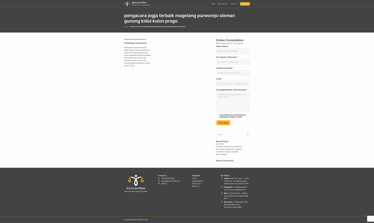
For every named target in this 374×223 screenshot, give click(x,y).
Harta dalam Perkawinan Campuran (229, 149)
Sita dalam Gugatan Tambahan (227, 152)
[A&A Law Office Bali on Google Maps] (235, 196)
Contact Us (245, 4)
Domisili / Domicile (225, 68)
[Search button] (248, 134)
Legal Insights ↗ (198, 181)
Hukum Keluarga (129, 39)
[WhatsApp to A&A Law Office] (169, 178)
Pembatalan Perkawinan (135, 43)
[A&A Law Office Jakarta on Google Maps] (235, 181)
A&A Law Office (139, 2)
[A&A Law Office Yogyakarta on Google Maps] (235, 188)
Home (194, 178)
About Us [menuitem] (234, 4)
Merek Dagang (221, 154)
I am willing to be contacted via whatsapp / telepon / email (232, 116)
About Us (195, 186)
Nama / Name (222, 46)
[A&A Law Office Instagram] (169, 183)
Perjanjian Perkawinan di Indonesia (228, 146)
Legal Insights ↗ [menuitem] (223, 4)
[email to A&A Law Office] (169, 181)
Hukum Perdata (141, 39)
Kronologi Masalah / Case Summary (232, 90)
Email (219, 79)
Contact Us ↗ (197, 184)
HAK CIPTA (220, 144)
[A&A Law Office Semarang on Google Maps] (235, 204)
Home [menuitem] (213, 4)
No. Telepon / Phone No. (227, 57)
